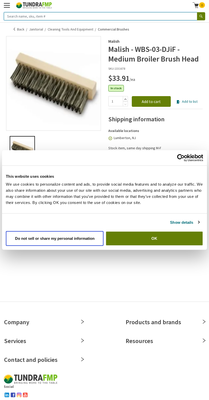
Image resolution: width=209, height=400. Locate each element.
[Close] (83, 322)
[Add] (125, 99)
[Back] (14, 29)
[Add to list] (178, 102)
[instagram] (19, 395)
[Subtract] (125, 104)
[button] (199, 5)
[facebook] (13, 395)
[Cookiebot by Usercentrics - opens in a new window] (181, 157)
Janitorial (36, 29)
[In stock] (110, 138)
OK (154, 238)
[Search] (201, 16)
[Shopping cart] (196, 5)
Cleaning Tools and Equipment (70, 29)
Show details (181, 222)
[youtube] (25, 395)
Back (20, 29)
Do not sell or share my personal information (55, 238)
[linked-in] (7, 395)
